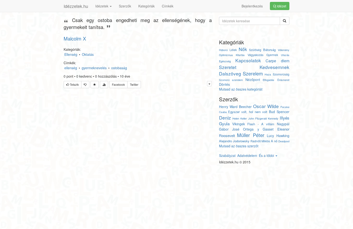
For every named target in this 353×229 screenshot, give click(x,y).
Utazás (285, 55)
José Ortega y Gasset (253, 129)
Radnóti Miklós (260, 141)
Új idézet (279, 6)
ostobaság (119, 67)
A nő (274, 141)
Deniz (225, 117)
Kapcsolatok (248, 60)
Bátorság (269, 49)
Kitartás (240, 55)
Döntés (224, 84)
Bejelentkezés (252, 6)
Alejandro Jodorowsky (234, 141)
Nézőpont (252, 79)
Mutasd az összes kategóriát (240, 89)
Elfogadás (268, 80)
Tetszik (74, 84)
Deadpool (283, 141)
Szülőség (255, 50)
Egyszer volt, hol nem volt (247, 111)
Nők (243, 49)
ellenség (70, 67)
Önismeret (283, 80)
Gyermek (272, 55)
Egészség (225, 61)
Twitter (134, 84)
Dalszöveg (230, 73)
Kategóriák (146, 6)
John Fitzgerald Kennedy (263, 118)
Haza (268, 74)
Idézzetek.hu (76, 6)
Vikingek (238, 123)
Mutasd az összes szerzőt (238, 145)
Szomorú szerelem (231, 80)
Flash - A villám (260, 124)
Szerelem (253, 73)
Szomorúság (281, 74)
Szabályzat (227, 155)
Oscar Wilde (266, 106)
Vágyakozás (255, 55)
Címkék (167, 6)
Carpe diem (277, 60)
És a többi (267, 155)
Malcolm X (75, 38)
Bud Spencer (279, 111)
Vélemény (283, 50)
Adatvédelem (247, 155)
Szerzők (125, 6)
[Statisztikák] (104, 84)
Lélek (233, 50)
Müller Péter (250, 135)
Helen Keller (239, 118)
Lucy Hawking (278, 135)
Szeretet (227, 67)
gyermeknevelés (94, 67)
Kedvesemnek (274, 67)
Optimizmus (226, 55)
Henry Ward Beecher (235, 106)
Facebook (118, 84)
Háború (223, 50)
